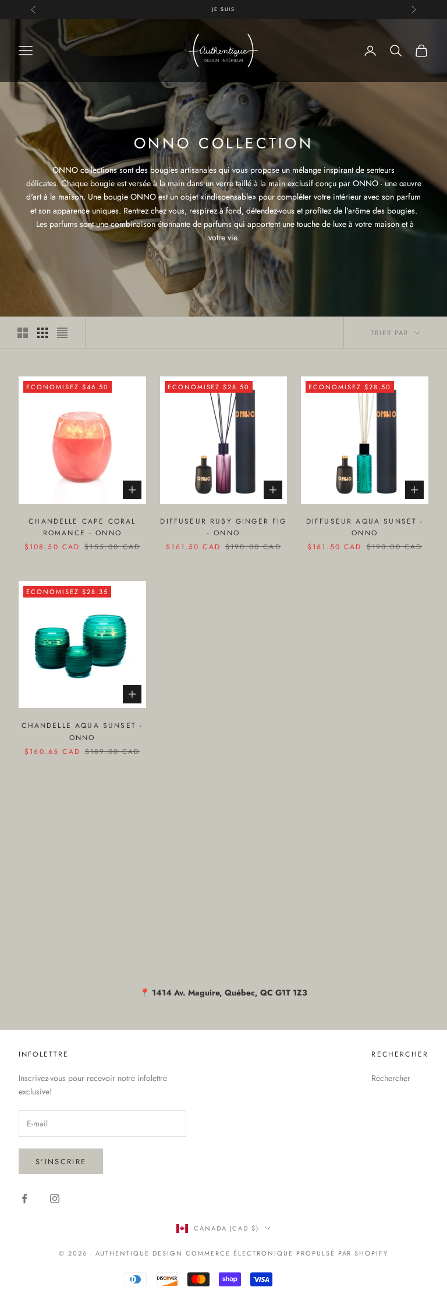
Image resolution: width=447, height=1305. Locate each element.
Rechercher (390, 1078)
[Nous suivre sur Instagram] (55, 1198)
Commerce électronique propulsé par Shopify (287, 1253)
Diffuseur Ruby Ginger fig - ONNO (223, 527)
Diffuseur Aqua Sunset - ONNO (365, 527)
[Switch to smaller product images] (42, 333)
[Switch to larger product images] (22, 333)
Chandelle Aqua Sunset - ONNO (82, 731)
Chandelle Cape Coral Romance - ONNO (82, 527)
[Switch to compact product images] (62, 333)
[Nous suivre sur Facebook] (24, 1198)
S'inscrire (61, 1161)
